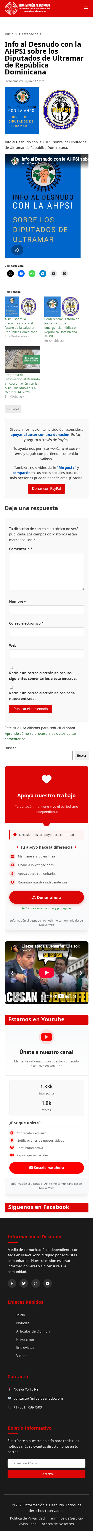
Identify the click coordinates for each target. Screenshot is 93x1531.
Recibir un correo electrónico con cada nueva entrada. (42, 696)
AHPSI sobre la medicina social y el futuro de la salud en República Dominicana (21, 325)
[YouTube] (47, 1283)
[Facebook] (12, 1283)
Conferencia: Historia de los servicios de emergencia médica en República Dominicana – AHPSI (61, 327)
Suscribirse (47, 1474)
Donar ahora (48, 897)
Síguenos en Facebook (38, 1207)
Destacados (28, 34)
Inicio (9, 34)
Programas (25, 1339)
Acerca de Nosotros (58, 1523)
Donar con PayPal (46, 488)
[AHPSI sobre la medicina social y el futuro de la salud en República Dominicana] (22, 307)
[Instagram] (35, 1283)
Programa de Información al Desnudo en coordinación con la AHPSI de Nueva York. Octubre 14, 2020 (22, 383)
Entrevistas (25, 1347)
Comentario (20, 548)
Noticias (22, 1323)
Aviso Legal (28, 1523)
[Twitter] (23, 1283)
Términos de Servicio (66, 1518)
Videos (21, 1355)
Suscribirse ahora (48, 1167)
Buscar (10, 748)
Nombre (17, 601)
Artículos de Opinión (33, 1331)
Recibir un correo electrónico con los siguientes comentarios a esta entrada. (43, 675)
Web (12, 645)
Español (13, 409)
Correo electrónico (26, 623)
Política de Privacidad (27, 1518)
